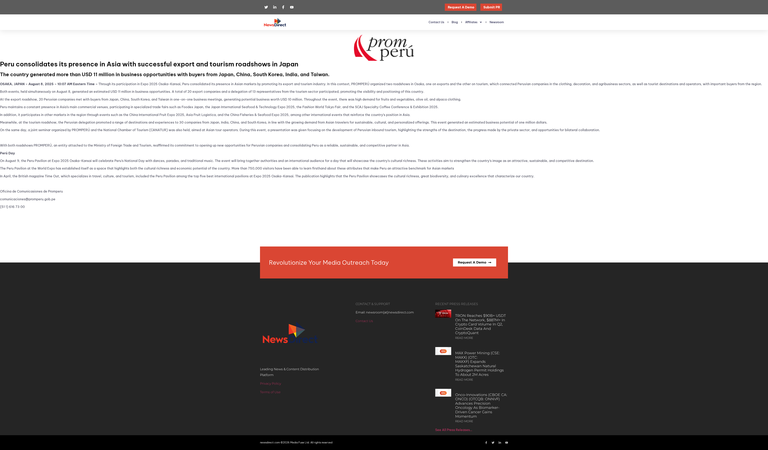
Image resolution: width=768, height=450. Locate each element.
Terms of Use (270, 392)
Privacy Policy (270, 383)
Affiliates (471, 22)
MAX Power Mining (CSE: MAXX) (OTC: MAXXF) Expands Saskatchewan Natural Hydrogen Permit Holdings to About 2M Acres (479, 364)
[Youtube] (506, 442)
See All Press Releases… (453, 430)
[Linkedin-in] (499, 442)
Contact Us (436, 22)
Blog (455, 22)
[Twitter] (493, 442)
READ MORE (464, 338)
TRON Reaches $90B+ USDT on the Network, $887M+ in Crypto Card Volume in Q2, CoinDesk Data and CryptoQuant (480, 324)
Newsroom (497, 22)
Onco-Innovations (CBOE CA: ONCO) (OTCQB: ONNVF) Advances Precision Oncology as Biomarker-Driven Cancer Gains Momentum (481, 406)
